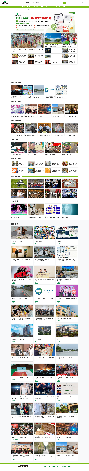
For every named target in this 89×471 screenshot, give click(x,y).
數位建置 (64, 466)
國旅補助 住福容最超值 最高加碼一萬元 (65, 318)
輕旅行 (28, 7)
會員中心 (49, 466)
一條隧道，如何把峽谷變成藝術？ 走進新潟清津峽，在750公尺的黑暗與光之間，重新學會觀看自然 (44, 457)
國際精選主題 (16, 176)
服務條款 (54, 466)
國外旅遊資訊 (16, 158)
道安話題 (14, 139)
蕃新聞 (23, 7)
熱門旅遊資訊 (16, 101)
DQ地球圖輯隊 (36, 7)
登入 (83, 2)
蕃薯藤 (5, 3)
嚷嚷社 (43, 7)
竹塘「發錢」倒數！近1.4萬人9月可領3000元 (21, 377)
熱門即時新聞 (16, 82)
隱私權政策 (59, 466)
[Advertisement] (42, 73)
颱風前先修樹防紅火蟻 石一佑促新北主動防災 (21, 357)
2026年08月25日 (14, 10)
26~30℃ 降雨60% (28, 10)
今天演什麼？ (16, 201)
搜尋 (47, 7)
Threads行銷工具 (55, 7)
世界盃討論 (64, 7)
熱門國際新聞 (16, 120)
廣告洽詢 (69, 466)
